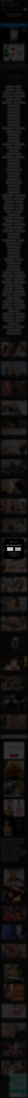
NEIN (18, 549)
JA (10, 549)
